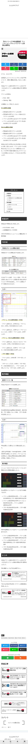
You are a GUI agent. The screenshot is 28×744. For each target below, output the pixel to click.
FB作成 (9, 195)
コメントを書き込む (14, 722)
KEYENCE (12, 638)
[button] (25, 369)
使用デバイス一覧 (12, 204)
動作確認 (9, 202)
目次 (12, 190)
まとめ (8, 211)
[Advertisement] (14, 24)
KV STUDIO (19, 638)
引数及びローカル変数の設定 (15, 198)
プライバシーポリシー (20, 739)
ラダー (9, 200)
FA (3, 635)
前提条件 (9, 193)
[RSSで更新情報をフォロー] (20, 657)
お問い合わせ (7, 739)
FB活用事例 (5, 638)
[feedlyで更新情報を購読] (7, 657)
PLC (24, 638)
